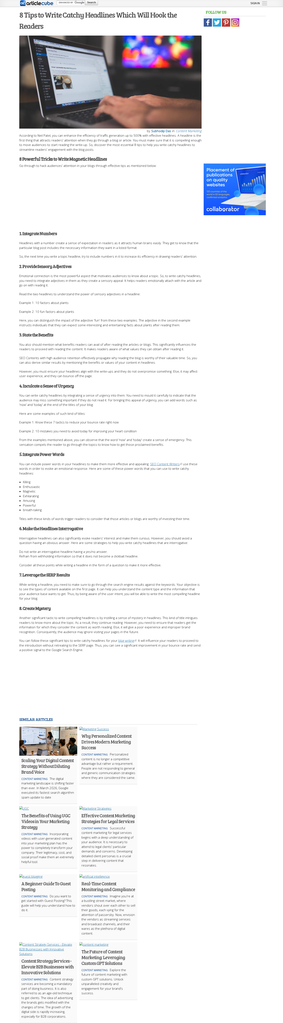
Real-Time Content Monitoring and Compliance (108, 886)
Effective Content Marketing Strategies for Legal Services (108, 818)
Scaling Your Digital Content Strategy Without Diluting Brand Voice (47, 766)
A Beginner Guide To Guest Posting (46, 886)
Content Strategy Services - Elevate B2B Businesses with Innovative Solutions (47, 966)
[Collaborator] (235, 213)
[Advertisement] (110, 197)
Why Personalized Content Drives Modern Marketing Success (106, 742)
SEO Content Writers (165, 464)
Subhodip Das (161, 131)
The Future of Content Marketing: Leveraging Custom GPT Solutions (103, 957)
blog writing (126, 640)
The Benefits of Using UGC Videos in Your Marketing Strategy (45, 821)
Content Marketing (189, 131)
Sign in (255, 3)
